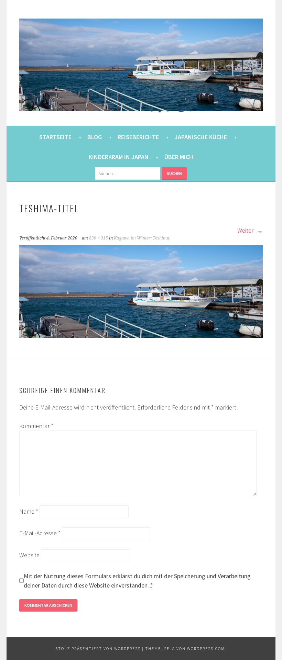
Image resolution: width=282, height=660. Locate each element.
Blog (94, 137)
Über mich (178, 157)
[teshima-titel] (141, 335)
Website (29, 555)
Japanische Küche (201, 137)
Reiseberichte (138, 137)
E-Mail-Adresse (40, 533)
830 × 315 (98, 238)
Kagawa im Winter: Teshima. (142, 238)
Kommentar (36, 426)
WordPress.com (206, 648)
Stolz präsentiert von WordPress (98, 648)
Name (28, 511)
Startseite (55, 137)
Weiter (246, 230)
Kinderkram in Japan (119, 157)
